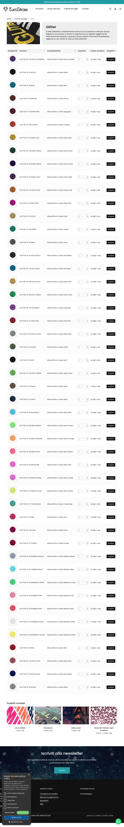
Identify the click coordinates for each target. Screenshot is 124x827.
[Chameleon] (48, 715)
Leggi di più (24, 789)
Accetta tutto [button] (23, 812)
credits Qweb (107, 815)
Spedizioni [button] (44, 800)
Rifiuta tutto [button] (16, 817)
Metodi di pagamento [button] (49, 797)
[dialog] (16, 799)
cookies (97, 815)
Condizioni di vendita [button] (49, 794)
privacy (90, 815)
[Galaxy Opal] (76, 715)
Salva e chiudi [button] (10, 812)
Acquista (111, 59)
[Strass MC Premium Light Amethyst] (104, 715)
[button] (62, 770)
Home (9, 19)
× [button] (29, 774)
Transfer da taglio (20, 19)
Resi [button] (41, 804)
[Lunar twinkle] (20, 715)
